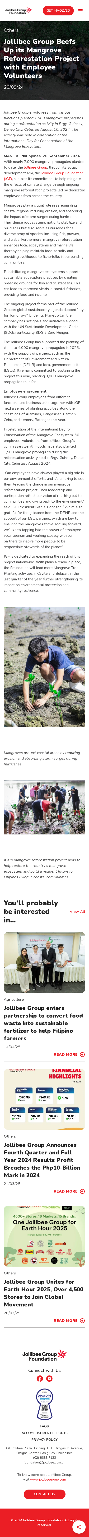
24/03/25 (12, 1183)
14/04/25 (12, 1047)
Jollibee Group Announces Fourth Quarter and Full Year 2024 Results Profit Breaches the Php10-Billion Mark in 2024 (42, 1160)
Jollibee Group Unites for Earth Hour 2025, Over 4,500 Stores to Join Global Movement (43, 1293)
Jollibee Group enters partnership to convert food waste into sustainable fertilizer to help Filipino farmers (43, 1023)
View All (77, 911)
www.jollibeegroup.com (48, 1479)
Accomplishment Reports (45, 1433)
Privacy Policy (45, 1439)
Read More (66, 1054)
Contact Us (44, 1494)
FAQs (44, 1426)
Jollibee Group (35, 167)
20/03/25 (12, 1313)
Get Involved (58, 10)
